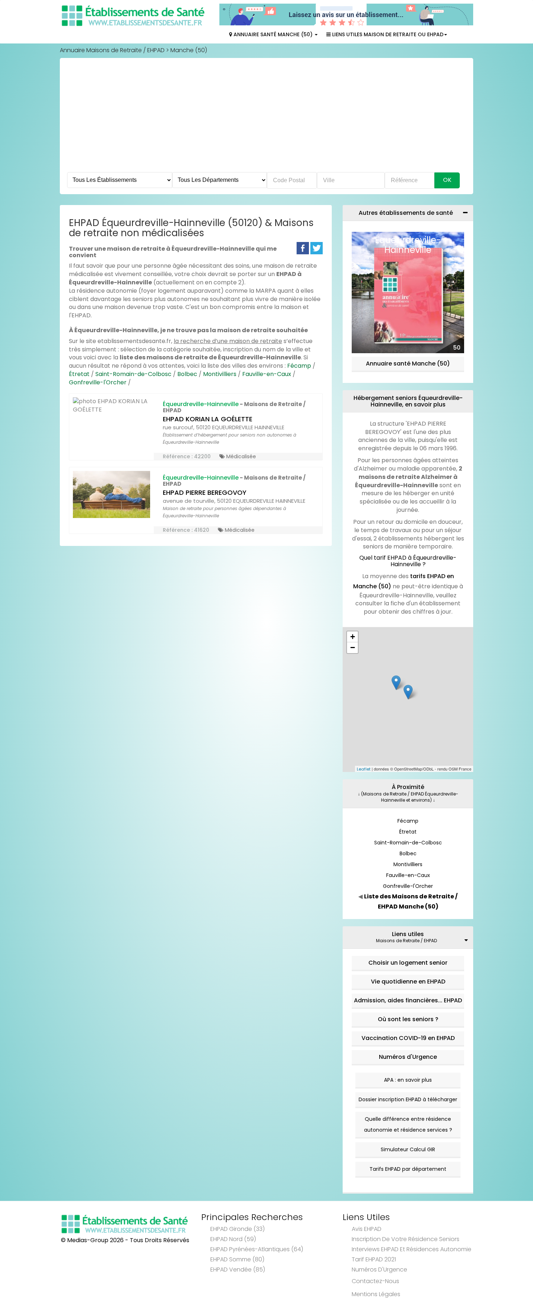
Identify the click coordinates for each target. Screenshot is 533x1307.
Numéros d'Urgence (408, 1057)
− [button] (352, 647)
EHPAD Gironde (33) (237, 1229)
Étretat (79, 374)
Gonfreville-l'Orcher (98, 382)
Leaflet (364, 769)
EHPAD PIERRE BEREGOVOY (205, 492)
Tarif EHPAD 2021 (374, 1259)
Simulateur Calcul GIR (408, 1149)
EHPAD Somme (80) (237, 1259)
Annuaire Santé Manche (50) (273, 34)
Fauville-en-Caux (266, 374)
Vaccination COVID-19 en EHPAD (408, 1038)
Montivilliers (219, 374)
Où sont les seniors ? (408, 1019)
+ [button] (352, 636)
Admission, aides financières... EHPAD (408, 1000)
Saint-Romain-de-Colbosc (133, 374)
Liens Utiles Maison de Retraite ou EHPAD (387, 34)
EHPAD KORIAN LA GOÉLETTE (207, 418)
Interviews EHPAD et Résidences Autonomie (411, 1249)
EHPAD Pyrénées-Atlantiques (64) (256, 1249)
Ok (447, 180)
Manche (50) (188, 50)
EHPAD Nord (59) (233, 1239)
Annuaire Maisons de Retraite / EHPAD (112, 50)
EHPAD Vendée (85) (237, 1269)
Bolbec (187, 374)
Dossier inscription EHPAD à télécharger (408, 1099)
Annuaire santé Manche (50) (408, 363)
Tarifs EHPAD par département (407, 1169)
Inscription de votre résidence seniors (405, 1239)
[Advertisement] (266, 117)
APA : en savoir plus (408, 1079)
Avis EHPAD (366, 1229)
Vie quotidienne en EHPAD (408, 981)
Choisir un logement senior (407, 963)
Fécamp (299, 366)
